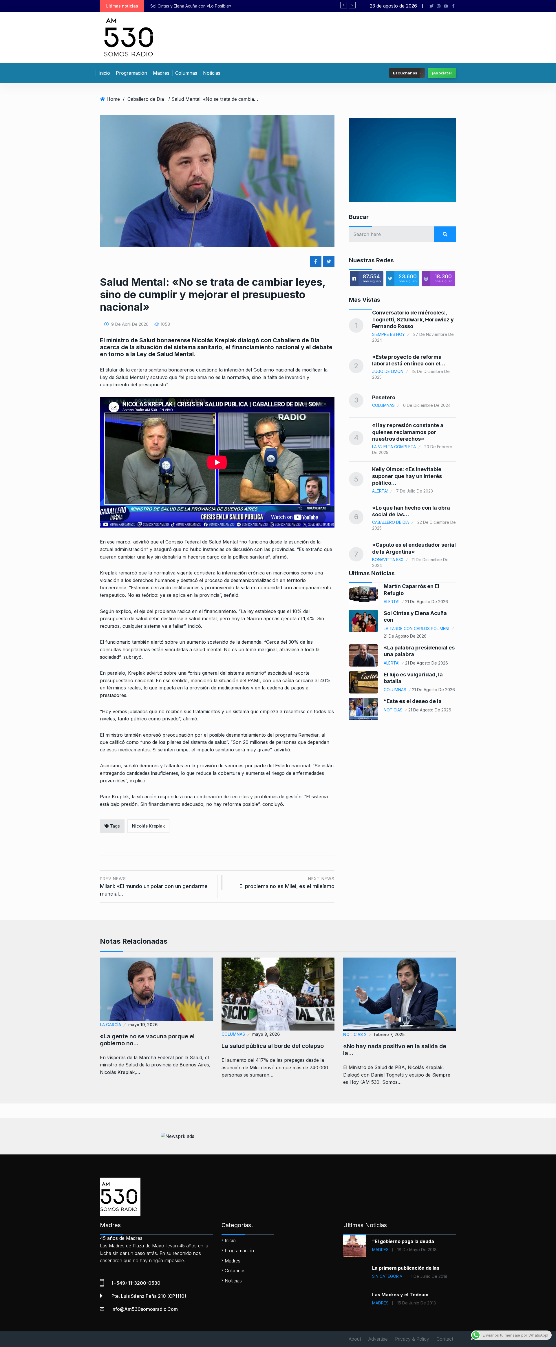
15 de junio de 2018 (416, 1302)
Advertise (378, 1339)
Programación (131, 73)
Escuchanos (405, 72)
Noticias (211, 73)
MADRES (380, 1249)
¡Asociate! (442, 73)
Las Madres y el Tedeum (400, 1294)
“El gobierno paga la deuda (403, 1241)
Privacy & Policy (412, 1339)
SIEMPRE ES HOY (388, 334)
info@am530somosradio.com (144, 1309)
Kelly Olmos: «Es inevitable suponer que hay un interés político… (407, 476)
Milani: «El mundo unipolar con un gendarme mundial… (154, 886)
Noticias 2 (355, 1034)
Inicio (104, 73)
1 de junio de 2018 (429, 1276)
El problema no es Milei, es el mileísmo (286, 882)
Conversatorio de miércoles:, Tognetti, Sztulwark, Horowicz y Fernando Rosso (413, 319)
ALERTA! (380, 490)
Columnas (186, 73)
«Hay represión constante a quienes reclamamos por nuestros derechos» (407, 432)
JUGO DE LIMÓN (387, 371)
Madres (161, 73)
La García (110, 1024)
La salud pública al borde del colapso (273, 1045)
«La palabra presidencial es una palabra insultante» (215, 5)
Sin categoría (387, 1276)
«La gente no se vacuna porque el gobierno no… (147, 1040)
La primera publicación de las (405, 1268)
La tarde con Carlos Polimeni (416, 628)
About (355, 1339)
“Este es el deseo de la (413, 701)
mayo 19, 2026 (143, 1024)
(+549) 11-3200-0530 (135, 1283)
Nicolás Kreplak (148, 826)
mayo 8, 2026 (266, 1034)
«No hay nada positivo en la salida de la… (394, 1050)
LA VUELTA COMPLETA (394, 446)
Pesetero (383, 397)
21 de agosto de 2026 (426, 601)
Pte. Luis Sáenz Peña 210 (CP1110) (148, 1296)
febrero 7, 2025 (389, 1034)
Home (113, 99)
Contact (444, 1339)
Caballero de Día (145, 99)
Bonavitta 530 (387, 559)
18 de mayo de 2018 (417, 1249)
